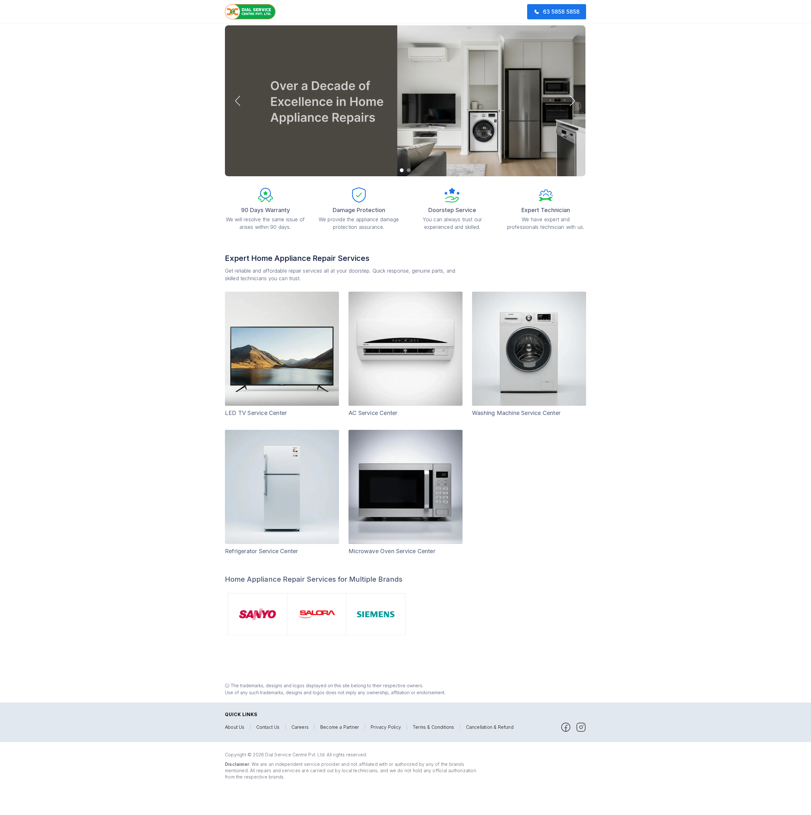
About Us (235, 727)
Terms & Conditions (433, 727)
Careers (300, 727)
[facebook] (566, 727)
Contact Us (268, 727)
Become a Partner (339, 727)
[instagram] (581, 727)
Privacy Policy (386, 727)
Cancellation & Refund (490, 727)
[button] (237, 100)
